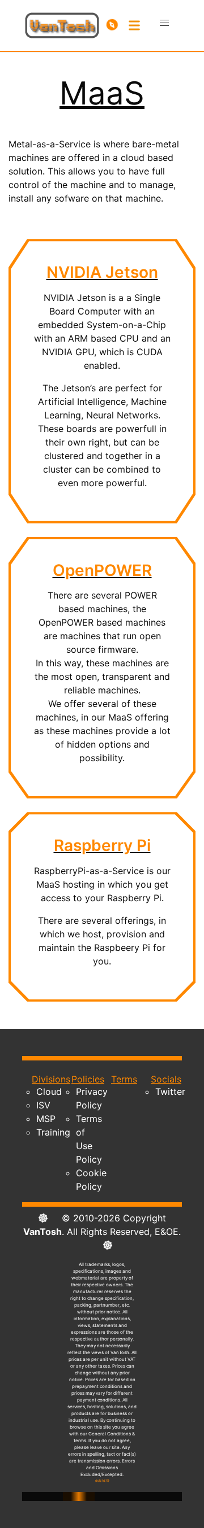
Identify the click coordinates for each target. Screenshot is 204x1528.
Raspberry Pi (102, 845)
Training (53, 1132)
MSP (46, 1118)
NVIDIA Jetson (102, 272)
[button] (164, 23)
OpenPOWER (102, 570)
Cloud (49, 1091)
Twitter (170, 1091)
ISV (43, 1105)
